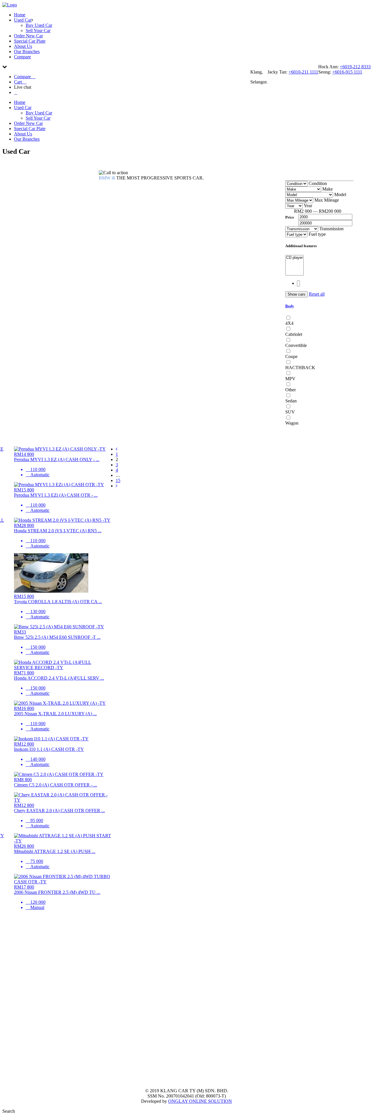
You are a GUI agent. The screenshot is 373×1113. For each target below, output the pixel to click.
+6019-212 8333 (355, 66)
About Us (23, 46)
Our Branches (27, 51)
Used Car (22, 20)
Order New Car (28, 35)
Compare (22, 56)
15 (118, 480)
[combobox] (317, 183)
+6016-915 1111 (347, 71)
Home (19, 14)
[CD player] (294, 257)
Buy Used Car (39, 25)
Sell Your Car (38, 30)
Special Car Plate (29, 41)
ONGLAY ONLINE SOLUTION (200, 1101)
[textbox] (298, 283)
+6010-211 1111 (303, 71)
